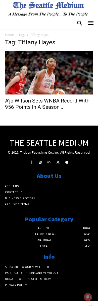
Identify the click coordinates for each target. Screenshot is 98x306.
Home (9, 35)
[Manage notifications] (88, 297)
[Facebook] (31, 162)
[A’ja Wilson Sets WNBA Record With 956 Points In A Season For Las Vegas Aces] (49, 72)
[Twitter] (58, 162)
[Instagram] (40, 162)
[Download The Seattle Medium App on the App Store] (67, 162)
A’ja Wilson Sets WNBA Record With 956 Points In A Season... (47, 104)
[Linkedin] (49, 162)
